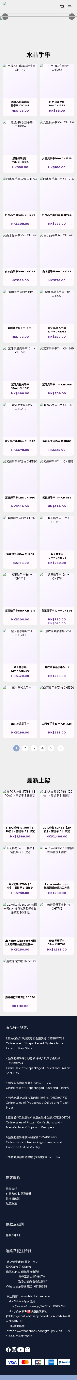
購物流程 (11, 1188)
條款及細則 (13, 1235)
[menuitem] (16, 748)
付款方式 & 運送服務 (19, 1193)
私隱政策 (11, 1203)
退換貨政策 (13, 1198)
